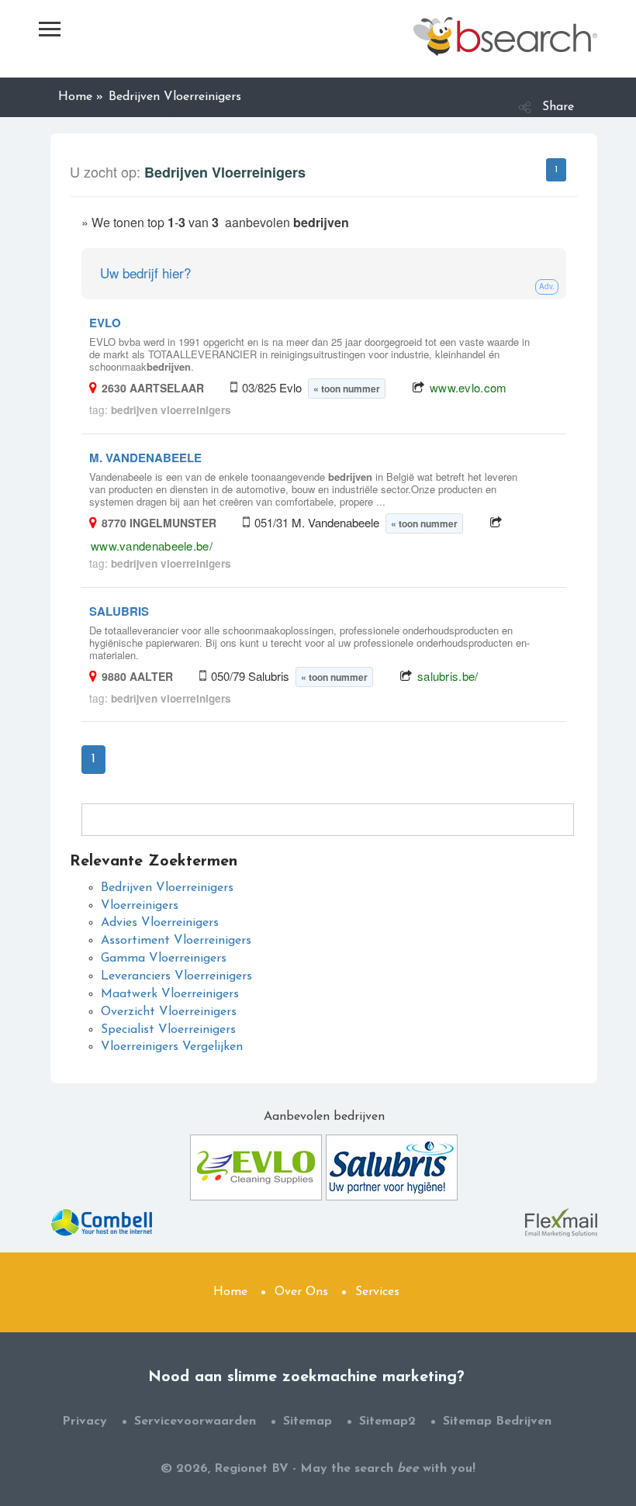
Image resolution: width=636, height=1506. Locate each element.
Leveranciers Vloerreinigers (176, 976)
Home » (80, 97)
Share (558, 107)
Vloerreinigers (139, 906)
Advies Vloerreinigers (160, 923)
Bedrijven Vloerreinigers (167, 888)
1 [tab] (556, 169)
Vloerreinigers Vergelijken (172, 1047)
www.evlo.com (468, 387)
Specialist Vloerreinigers (168, 1030)
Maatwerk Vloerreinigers (170, 994)
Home (230, 1292)
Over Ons (301, 1292)
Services (377, 1292)
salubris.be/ (448, 676)
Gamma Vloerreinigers (163, 958)
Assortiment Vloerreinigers (176, 940)
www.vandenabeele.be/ (152, 545)
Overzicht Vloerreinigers (169, 1012)
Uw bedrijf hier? (145, 272)
